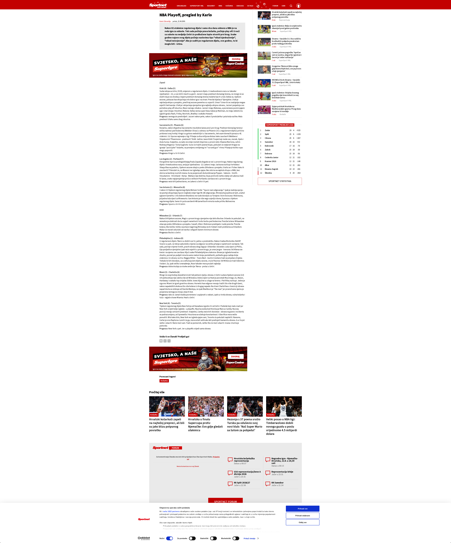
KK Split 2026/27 (242, 482)
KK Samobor (278, 482)
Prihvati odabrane (302, 515)
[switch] (192, 538)
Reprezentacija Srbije (282, 471)
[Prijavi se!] (298, 5)
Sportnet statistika (280, 181)
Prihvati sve (302, 509)
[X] (169, 340)
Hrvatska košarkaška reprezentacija (244, 460)
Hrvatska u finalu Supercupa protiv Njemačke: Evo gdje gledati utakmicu (205, 424)
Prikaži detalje (249, 538)
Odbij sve (303, 522)
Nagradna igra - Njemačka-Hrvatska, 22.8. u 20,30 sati (285, 461)
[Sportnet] (158, 6)
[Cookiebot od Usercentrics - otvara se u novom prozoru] (144, 538)
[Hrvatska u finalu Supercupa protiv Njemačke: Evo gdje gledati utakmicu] (206, 406)
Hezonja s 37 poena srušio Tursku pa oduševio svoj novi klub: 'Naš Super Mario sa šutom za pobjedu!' (244, 424)
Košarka (164, 380)
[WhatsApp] (165, 340)
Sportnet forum (225, 502)
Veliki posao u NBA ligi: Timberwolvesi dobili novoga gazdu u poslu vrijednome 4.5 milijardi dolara (281, 426)
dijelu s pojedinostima (171, 532)
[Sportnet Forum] (167, 448)
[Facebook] (161, 340)
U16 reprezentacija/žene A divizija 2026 (247, 473)
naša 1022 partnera (171, 511)
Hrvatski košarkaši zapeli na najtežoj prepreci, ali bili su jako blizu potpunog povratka (166, 424)
